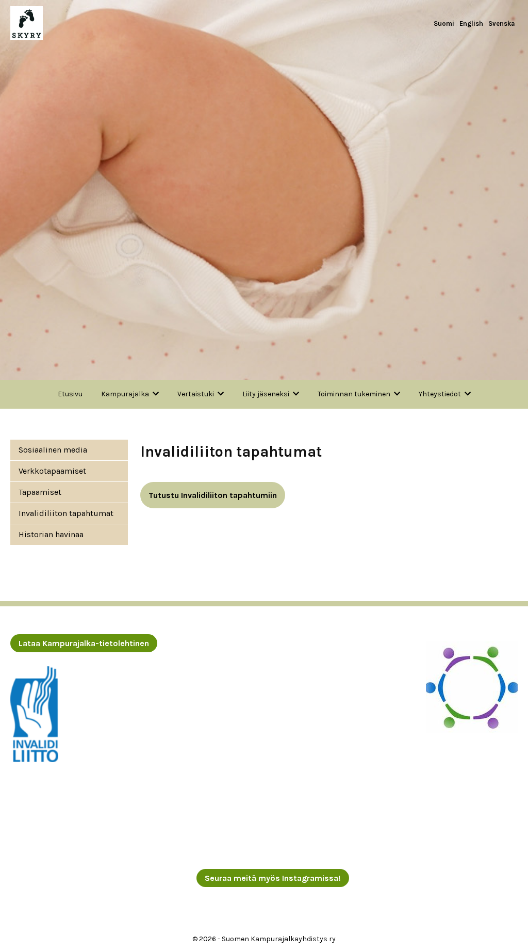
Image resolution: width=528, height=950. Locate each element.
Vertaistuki (195, 394)
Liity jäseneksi (265, 394)
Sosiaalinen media (53, 450)
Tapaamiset (40, 492)
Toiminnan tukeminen (354, 394)
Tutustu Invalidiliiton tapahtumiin (212, 495)
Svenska (501, 23)
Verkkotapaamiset (52, 471)
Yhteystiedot (440, 394)
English (471, 23)
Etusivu (70, 394)
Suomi (444, 23)
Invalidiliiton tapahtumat (66, 513)
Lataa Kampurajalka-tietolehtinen (84, 643)
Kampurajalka (125, 394)
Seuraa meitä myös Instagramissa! (273, 878)
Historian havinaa (51, 534)
